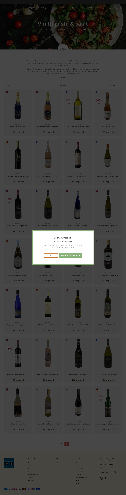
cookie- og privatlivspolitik (66, 247)
